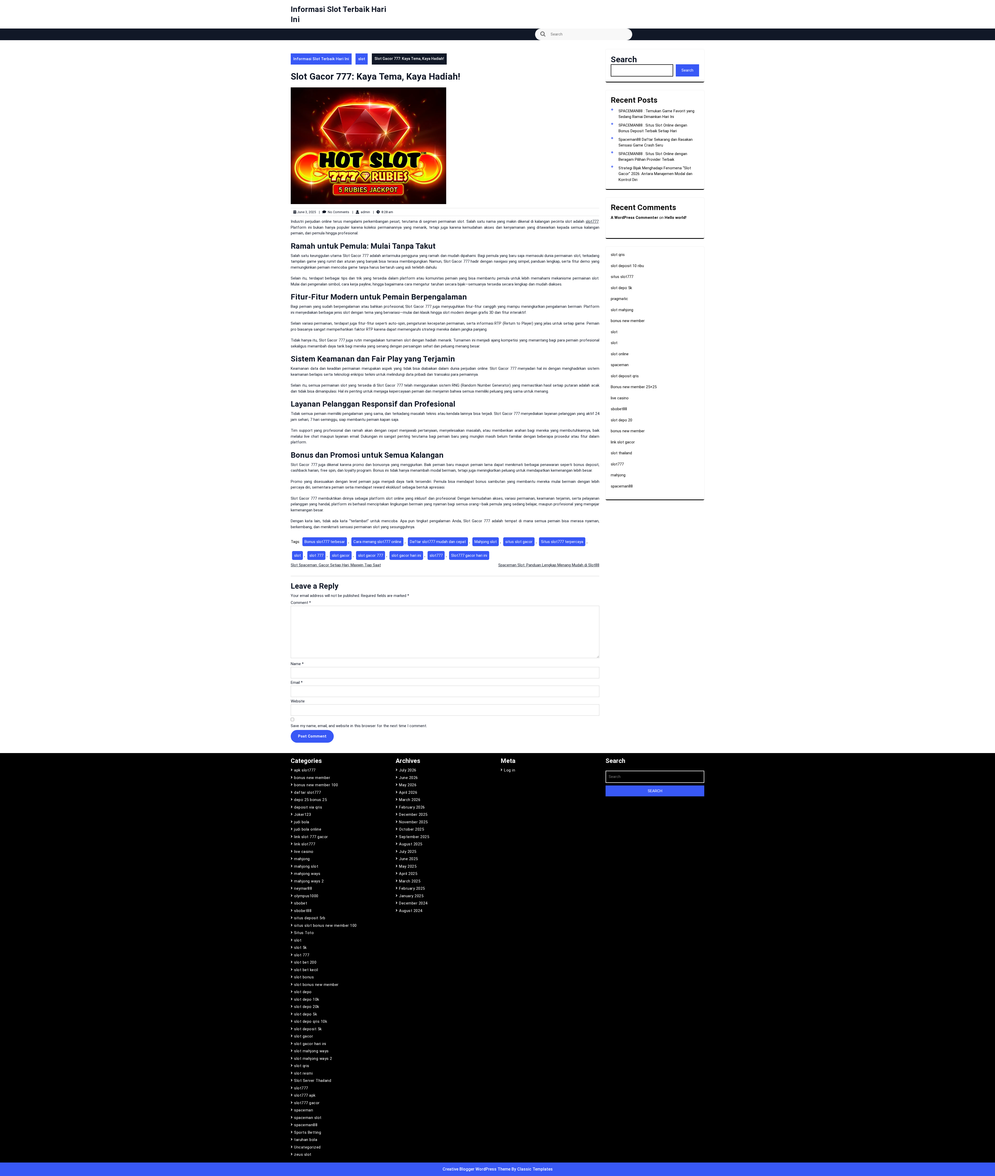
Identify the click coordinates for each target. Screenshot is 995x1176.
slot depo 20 (621, 420)
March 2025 (409, 881)
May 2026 (407, 785)
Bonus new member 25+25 (634, 387)
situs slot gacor (518, 541)
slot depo (303, 992)
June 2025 (408, 859)
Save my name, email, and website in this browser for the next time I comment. (359, 725)
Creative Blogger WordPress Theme (477, 1169)
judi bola (301, 822)
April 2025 (408, 873)
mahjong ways (307, 873)
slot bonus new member (316, 984)
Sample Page (305, 47)
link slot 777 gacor (311, 836)
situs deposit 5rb (309, 918)
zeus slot (302, 1154)
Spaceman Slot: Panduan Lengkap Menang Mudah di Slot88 (548, 565)
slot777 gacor (307, 1103)
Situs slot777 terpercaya (562, 541)
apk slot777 (305, 770)
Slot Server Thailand (312, 1080)
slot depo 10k (306, 999)
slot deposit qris (625, 376)
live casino (620, 398)
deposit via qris (308, 807)
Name (297, 664)
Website (298, 701)
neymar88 (303, 888)
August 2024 (410, 910)
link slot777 (304, 844)
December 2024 (413, 903)
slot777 (592, 221)
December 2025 (413, 814)
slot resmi (303, 1073)
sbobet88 (619, 409)
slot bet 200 (305, 962)
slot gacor (341, 555)
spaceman (620, 365)
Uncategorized (307, 1147)
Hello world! (675, 217)
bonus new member (628, 320)
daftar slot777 (307, 792)
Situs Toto (304, 932)
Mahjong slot (485, 541)
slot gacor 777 (370, 555)
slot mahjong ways (311, 1051)
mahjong (618, 475)
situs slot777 (622, 276)
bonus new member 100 (316, 785)
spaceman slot (308, 1117)
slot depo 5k (621, 288)
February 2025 (412, 888)
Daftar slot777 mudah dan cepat (438, 541)
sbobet (300, 903)
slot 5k (300, 947)
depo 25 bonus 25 (310, 799)
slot (361, 59)
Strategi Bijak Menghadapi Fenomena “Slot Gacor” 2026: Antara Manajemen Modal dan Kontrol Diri (655, 174)
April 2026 (408, 792)
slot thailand (621, 453)
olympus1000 (306, 896)
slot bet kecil (306, 970)
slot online (620, 354)
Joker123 (302, 814)
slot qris (618, 254)
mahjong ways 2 (309, 881)
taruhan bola (305, 1139)
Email (297, 682)
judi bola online (307, 829)
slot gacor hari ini (406, 555)
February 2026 (412, 807)
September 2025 (414, 836)
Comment (301, 602)
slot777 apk (305, 1095)
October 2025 (411, 829)
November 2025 (413, 822)
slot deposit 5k (308, 1029)
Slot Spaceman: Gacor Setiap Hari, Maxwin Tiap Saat (336, 565)
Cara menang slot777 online (377, 541)
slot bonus (304, 977)
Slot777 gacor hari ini (469, 555)
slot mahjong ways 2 (313, 1058)
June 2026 (408, 777)
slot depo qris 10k (310, 1021)
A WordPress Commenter (634, 217)
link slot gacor (623, 442)
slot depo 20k (306, 1006)
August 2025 (410, 844)
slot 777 (316, 555)
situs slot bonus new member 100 (325, 925)
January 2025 (411, 896)
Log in (509, 770)
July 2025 (407, 851)
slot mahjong (622, 310)
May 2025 (407, 866)
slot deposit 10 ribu (627, 265)
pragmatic (619, 298)
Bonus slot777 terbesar (324, 541)
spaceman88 (622, 486)
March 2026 (409, 799)
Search (624, 59)
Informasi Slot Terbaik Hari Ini (321, 59)
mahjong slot (306, 866)
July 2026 (407, 770)
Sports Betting (307, 1132)
